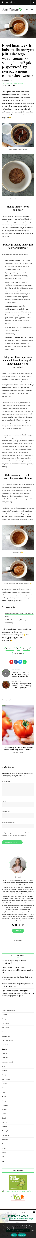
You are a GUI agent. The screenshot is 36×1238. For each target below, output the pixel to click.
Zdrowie (4, 1157)
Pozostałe (5, 1105)
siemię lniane (18, 653)
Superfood (19, 83)
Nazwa (5, 801)
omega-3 (27, 649)
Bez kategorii (6, 1023)
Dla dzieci (5, 1045)
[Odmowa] (33, 1231)
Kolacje (4, 1075)
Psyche (4, 1114)
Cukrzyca (5, 1032)
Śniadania (5, 1127)
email (7, 2)
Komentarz (6, 782)
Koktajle (4, 1071)
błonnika (13, 269)
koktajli (12, 420)
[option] (18, 729)
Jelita (12, 83)
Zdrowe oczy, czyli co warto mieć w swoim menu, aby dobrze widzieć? (18, 748)
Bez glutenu (6, 1019)
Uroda (4, 1148)
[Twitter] (20, 662)
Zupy (3, 1161)
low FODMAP (6, 1079)
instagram (15, 2)
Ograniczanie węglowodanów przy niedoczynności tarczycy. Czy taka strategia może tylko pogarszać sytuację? (18, 993)
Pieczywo (5, 1101)
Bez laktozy (5, 1027)
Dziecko (4, 1049)
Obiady (4, 1084)
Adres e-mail (6, 812)
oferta (18, 930)
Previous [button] (28, 701)
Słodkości (5, 1122)
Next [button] (32, 701)
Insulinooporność (7, 1062)
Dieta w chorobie (7, 1040)
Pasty (4, 1092)
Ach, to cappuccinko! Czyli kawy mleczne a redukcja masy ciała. (17, 985)
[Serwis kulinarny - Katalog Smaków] (18, 1191)
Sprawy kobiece (7, 1131)
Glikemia (4, 1053)
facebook (11, 2)
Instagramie (18, 635)
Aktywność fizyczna (8, 1010)
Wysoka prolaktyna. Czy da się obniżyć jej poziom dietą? (17, 978)
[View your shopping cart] (33, 2)
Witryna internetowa (8, 822)
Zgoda (14, 1235)
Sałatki (4, 1118)
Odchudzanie (6, 1088)
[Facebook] (16, 662)
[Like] (11, 662)
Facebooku (8, 635)
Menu (32, 10)
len (19, 649)
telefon (3, 2)
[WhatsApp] (25, 662)
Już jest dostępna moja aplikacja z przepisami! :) (14, 962)
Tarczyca (5, 1140)
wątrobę (18, 278)
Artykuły (5, 83)
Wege (4, 1152)
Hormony (5, 1058)
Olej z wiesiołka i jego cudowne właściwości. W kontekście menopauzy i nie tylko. (17, 970)
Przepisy (4, 1109)
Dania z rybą (6, 1036)
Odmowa (22, 1235)
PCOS (4, 1096)
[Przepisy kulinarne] (18, 1182)
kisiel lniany (10, 649)
